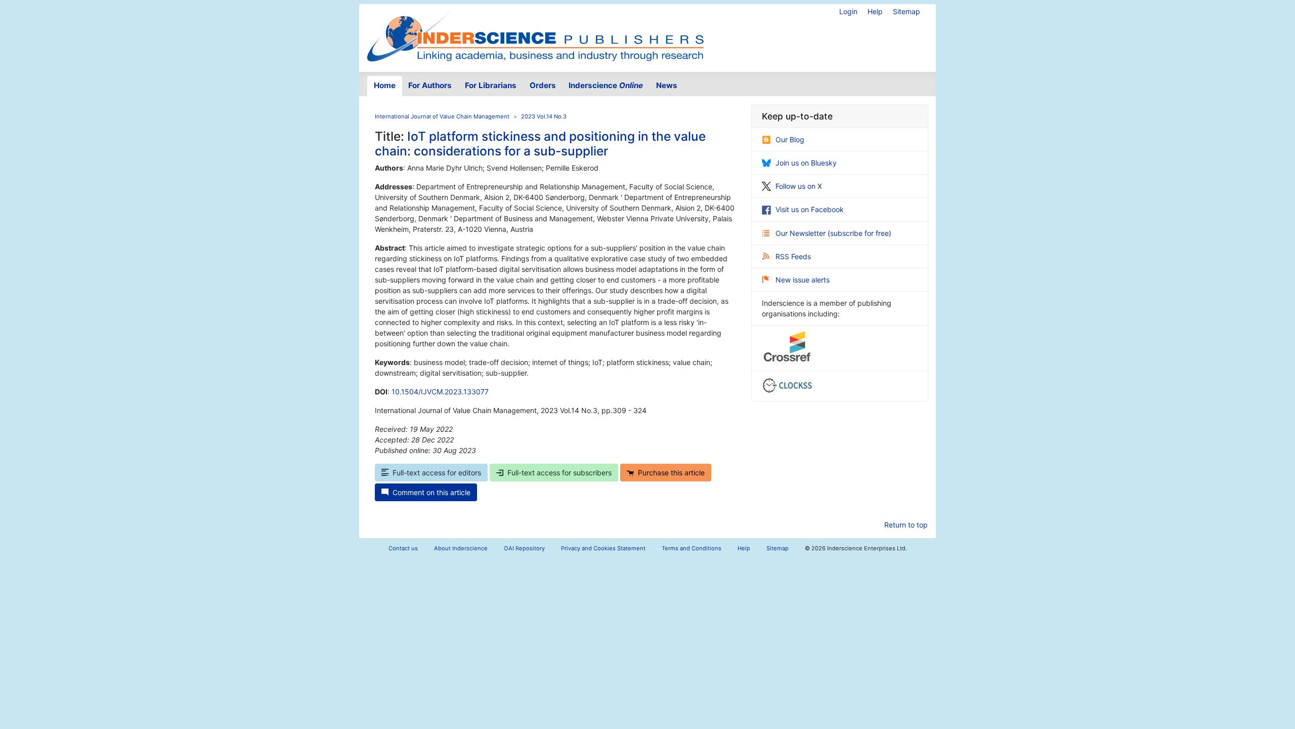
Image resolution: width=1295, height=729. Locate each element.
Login (848, 11)
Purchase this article (671, 472)
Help (875, 11)
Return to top (906, 524)
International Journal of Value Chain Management (442, 116)
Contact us (403, 548)
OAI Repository (524, 548)
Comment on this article (431, 492)
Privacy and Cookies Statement (603, 548)
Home (385, 85)
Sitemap (906, 11)
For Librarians (490, 85)
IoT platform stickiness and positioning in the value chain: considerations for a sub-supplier (540, 143)
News (666, 85)
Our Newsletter (801, 233)
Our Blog (789, 139)
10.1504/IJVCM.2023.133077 (440, 391)
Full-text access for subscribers (559, 472)
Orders (543, 85)
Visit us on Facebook (809, 209)
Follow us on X (798, 186)
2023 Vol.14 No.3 (544, 116)
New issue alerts (802, 279)
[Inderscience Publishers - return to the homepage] (535, 34)
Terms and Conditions (691, 548)
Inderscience (606, 85)
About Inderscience (461, 548)
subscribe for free (859, 233)
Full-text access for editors (437, 472)
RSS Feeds (793, 256)
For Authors (430, 85)
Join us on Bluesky (806, 162)
